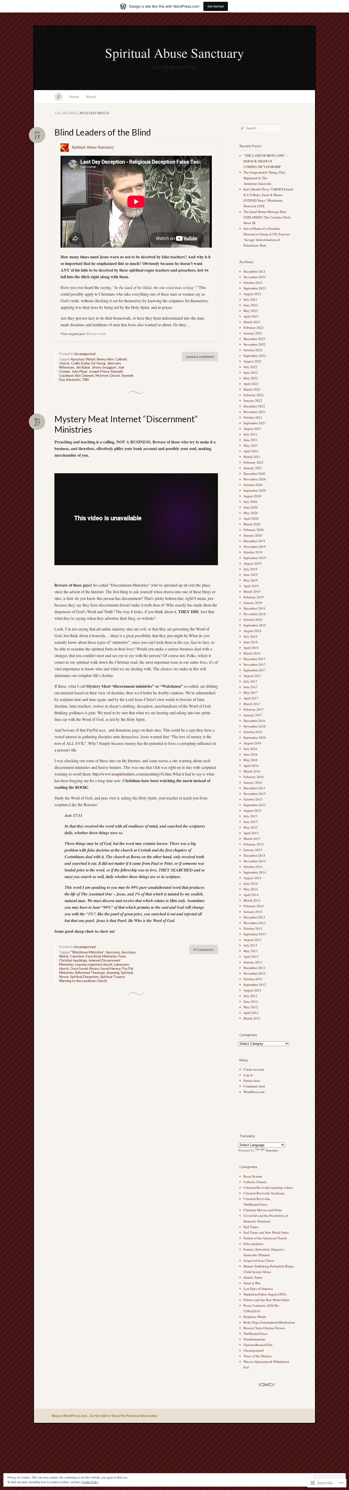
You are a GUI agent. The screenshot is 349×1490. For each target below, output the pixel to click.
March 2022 (251, 389)
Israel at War (251, 1283)
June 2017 (250, 687)
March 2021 (251, 456)
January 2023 (252, 333)
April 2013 (251, 956)
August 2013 (252, 939)
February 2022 (253, 395)
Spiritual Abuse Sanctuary (174, 53)
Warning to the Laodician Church (83, 981)
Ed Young (98, 363)
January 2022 (252, 400)
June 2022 (250, 372)
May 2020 (250, 513)
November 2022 (254, 344)
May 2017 (250, 692)
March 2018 (251, 653)
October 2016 (252, 732)
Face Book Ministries (101, 956)
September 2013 (254, 934)
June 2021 (250, 440)
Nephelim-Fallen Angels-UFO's (264, 1294)
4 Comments (203, 949)
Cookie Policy (90, 1482)
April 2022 (251, 383)
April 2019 (251, 586)
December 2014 (254, 855)
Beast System (252, 1176)
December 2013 (254, 917)
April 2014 (251, 894)
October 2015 (252, 799)
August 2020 (252, 496)
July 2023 (250, 299)
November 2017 (254, 664)
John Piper (79, 371)
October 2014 (252, 866)
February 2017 (253, 709)
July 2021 (250, 434)
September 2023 (254, 288)
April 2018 (251, 647)
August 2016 (252, 743)
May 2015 (250, 827)
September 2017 (254, 670)
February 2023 (253, 327)
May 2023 (250, 310)
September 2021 (254, 423)
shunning (112, 973)
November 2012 (254, 973)
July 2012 (250, 996)
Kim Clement (84, 375)
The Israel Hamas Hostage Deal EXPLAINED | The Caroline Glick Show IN (266, 217)
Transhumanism (254, 1339)
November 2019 (254, 546)
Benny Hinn (105, 359)
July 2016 (250, 748)
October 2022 (252, 350)
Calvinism (77, 956)
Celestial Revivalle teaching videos (268, 1187)
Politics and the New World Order (266, 1300)
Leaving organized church (93, 964)
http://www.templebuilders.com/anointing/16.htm (131, 774)
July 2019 (250, 569)
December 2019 (254, 541)
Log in (248, 1075)
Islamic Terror (252, 1277)
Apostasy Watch (83, 359)
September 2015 (254, 805)
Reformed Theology (90, 973)
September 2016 (254, 737)
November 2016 (254, 726)
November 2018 (254, 614)
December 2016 (254, 720)
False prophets (253, 1243)
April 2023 (251, 316)
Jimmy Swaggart (104, 367)
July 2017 (250, 681)
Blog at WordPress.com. (70, 1416)
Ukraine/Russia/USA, (258, 1344)
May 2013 (250, 951)
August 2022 (252, 361)
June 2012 (250, 1001)
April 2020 (251, 518)
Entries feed (251, 1080)
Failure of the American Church (265, 1238)
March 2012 (251, 1018)
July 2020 (250, 501)
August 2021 (252, 428)
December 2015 (254, 788)
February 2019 (253, 597)
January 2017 (252, 715)
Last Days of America (258, 1288)
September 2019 (254, 557)
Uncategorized (85, 354)
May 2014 (250, 889)
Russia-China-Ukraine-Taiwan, (264, 1328)
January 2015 (252, 849)
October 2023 (252, 282)
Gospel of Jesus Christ (258, 1260)
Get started (215, 6)
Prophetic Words (254, 1316)
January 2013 (252, 962)
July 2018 (250, 636)
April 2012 (251, 1012)
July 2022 (250, 367)
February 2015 (253, 844)
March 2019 (251, 591)
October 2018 (252, 619)
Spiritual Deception (84, 977)
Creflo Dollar (80, 363)
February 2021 (253, 462)
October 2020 (252, 484)
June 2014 (250, 883)
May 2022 (250, 378)
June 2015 (250, 821)
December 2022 (254, 338)
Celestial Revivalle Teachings (264, 1193)
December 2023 (254, 271)
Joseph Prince (99, 371)
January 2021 (252, 468)
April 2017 (251, 698)
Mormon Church (108, 375)
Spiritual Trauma (112, 977)
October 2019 (252, 552)
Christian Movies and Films (262, 1210)
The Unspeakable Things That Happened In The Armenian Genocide (264, 178)
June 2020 (250, 507)
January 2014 (252, 911)
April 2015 (251, 833)
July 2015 (250, 816)
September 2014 (254, 872)
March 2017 (251, 703)
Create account (253, 1069)
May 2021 (250, 445)
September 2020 (254, 490)
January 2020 (252, 535)
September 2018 (254, 625)
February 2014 (253, 906)
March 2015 (251, 838)
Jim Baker (83, 367)
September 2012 (254, 984)
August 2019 (252, 563)
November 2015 (254, 793)
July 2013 (250, 945)
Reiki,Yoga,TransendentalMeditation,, (269, 1322)
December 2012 (254, 967)
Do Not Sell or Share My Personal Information (124, 1416)
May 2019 (250, 580)
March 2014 (251, 900)
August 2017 (252, 675)
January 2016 (252, 782)
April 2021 (251, 451)
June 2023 (250, 305)
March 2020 (251, 524)
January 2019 (252, 602)
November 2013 (254, 922)
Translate (271, 1150)
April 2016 (251, 765)
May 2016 (250, 760)
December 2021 (254, 406)
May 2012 (250, 1007)
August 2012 (252, 990)
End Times (250, 1227)
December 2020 (254, 473)
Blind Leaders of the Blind (102, 132)
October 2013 (252, 928)
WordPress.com (253, 1091)
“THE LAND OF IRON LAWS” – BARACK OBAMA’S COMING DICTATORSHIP (265, 161)
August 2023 (252, 294)
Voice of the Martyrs (257, 1356)
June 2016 (250, 754)
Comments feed (254, 1086)
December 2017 (254, 659)
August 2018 (252, 630)
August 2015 (252, 810)
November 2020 (254, 479)
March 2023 (251, 322)
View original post (73, 333)
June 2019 (250, 574)
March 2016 (251, 771)
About (91, 96)
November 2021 (254, 411)
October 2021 (252, 417)
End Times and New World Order (266, 1232)
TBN (85, 380)
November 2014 (254, 861)
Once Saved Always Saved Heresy (95, 968)
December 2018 (254, 608)
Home (74, 96)
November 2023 (254, 277)
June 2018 (250, 642)
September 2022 (254, 355)
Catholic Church (254, 1182)
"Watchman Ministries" (87, 952)
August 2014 (252, 878)
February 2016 (253, 776)
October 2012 (252, 979)
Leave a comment (200, 356)
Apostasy (113, 952)
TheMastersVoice (255, 1333)
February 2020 (253, 529)
